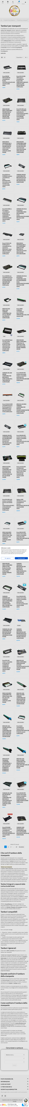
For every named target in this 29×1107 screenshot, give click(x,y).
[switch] (25, 1105)
